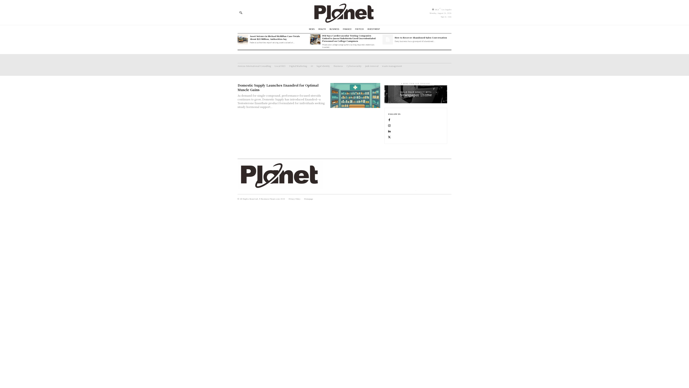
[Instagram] (389, 126)
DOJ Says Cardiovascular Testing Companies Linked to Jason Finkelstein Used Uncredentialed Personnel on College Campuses (349, 38)
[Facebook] (389, 120)
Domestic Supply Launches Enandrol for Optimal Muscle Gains (278, 87)
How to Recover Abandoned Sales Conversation (421, 37)
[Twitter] (389, 137)
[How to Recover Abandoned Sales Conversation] (388, 39)
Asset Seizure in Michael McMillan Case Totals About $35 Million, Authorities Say (275, 37)
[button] (241, 12)
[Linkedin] (389, 131)
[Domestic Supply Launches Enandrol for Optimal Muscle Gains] (355, 95)
